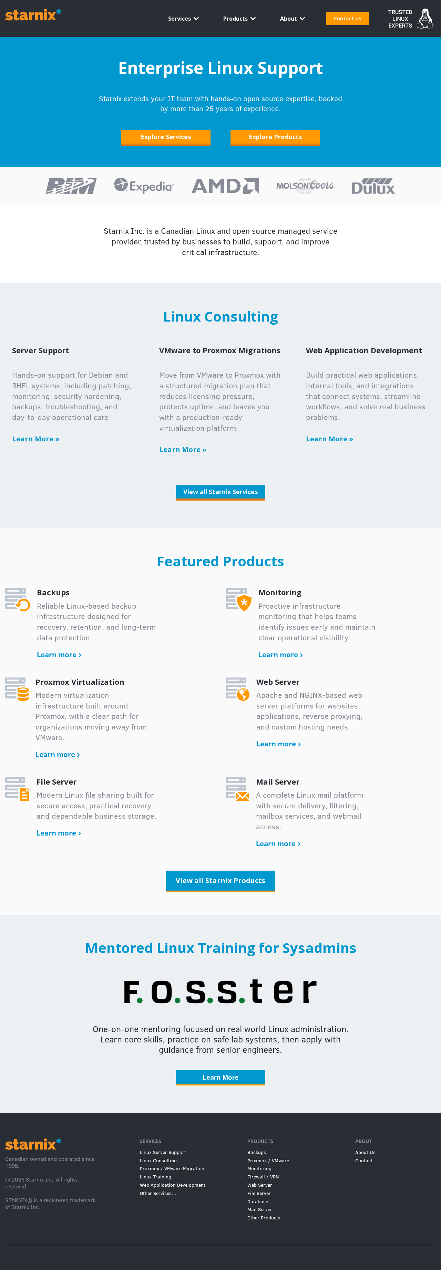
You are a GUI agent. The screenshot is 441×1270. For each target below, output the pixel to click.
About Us (365, 1152)
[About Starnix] (408, 13)
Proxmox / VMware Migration (172, 1168)
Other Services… (158, 1193)
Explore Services (166, 137)
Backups (256, 1152)
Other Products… (266, 1217)
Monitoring (259, 1168)
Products (235, 18)
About (288, 18)
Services (179, 18)
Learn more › (59, 654)
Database (257, 1201)
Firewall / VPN (263, 1176)
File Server (259, 1193)
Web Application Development (172, 1185)
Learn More (36, 439)
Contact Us (347, 18)
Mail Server (259, 1209)
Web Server (259, 1185)
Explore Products (275, 137)
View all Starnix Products (220, 880)
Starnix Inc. (40, 1179)
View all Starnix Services (220, 491)
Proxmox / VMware (268, 1160)
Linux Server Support (163, 1152)
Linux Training (155, 1176)
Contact (363, 1160)
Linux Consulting (158, 1160)
